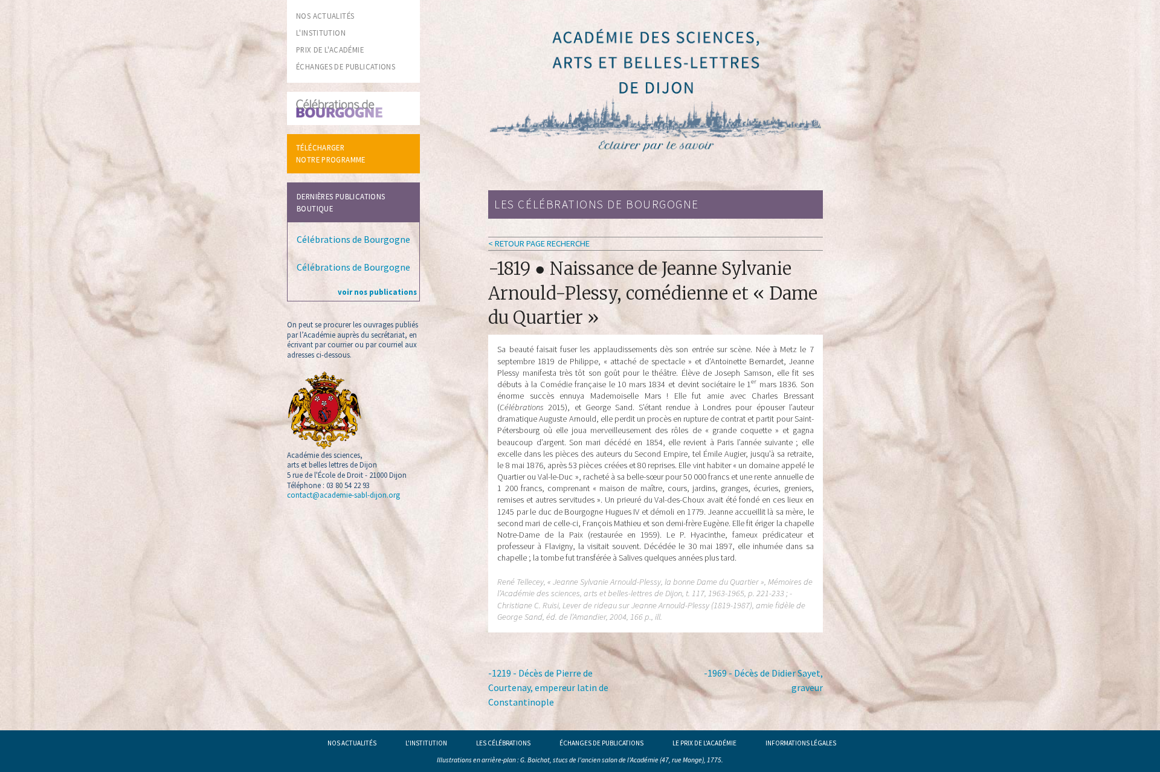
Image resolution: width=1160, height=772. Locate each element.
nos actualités (325, 16)
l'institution (321, 32)
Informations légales (800, 743)
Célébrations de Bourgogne (353, 239)
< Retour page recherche (539, 243)
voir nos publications (377, 292)
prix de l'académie (330, 49)
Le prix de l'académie (704, 743)
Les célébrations (503, 743)
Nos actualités (351, 743)
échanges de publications (345, 66)
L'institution (426, 743)
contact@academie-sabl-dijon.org (343, 495)
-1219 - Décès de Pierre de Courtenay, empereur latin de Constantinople (548, 687)
